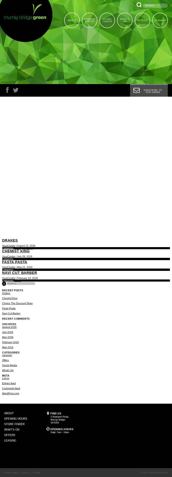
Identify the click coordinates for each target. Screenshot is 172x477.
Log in (5, 378)
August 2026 (9, 327)
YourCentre (8, 245)
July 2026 (7, 332)
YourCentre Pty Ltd (158, 472)
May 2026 (7, 337)
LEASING (160, 20)
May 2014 (7, 347)
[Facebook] (7, 91)
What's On (27, 248)
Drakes (10, 240)
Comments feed (11, 388)
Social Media (9, 365)
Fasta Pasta (14, 262)
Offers (17, 248)
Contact (36, 472)
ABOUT (72, 20)
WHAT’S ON (124, 20)
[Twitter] (16, 91)
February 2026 (10, 342)
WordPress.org (10, 393)
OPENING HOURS (89, 20)
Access (25, 472)
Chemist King (16, 251)
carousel (7, 355)
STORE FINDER (107, 20)
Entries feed (9, 383)
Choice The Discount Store (17, 303)
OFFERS (142, 20)
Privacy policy (11, 472)
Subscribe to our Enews (153, 91)
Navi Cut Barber (19, 273)
